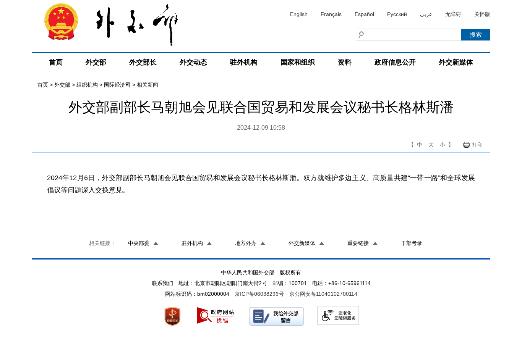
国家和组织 (297, 62)
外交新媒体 (456, 62)
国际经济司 (117, 85)
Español (364, 14)
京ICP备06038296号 (259, 294)
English (299, 14)
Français (331, 14)
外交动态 (193, 62)
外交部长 (143, 62)
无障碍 (453, 14)
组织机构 (87, 85)
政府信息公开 (395, 62)
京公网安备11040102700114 (323, 294)
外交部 (96, 62)
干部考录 (411, 243)
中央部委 (138, 243)
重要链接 (358, 243)
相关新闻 (147, 85)
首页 (56, 62)
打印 (477, 145)
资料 (345, 62)
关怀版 (482, 14)
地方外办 (245, 243)
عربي (426, 14)
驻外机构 (244, 62)
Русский (397, 14)
